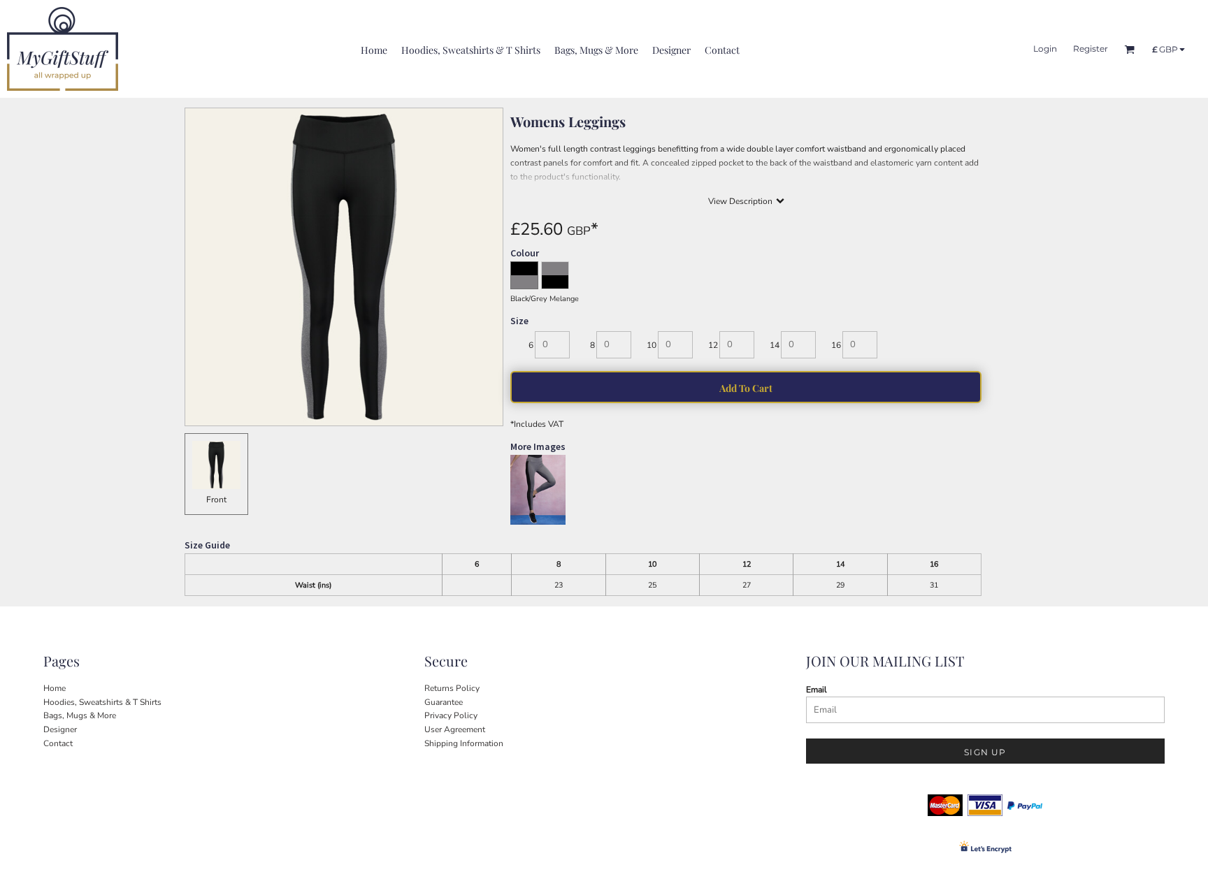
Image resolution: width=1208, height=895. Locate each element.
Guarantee (443, 702)
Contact (58, 743)
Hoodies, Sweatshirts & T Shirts (102, 702)
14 (774, 345)
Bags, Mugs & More (79, 715)
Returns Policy (452, 688)
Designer (60, 729)
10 (651, 345)
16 (836, 345)
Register (1090, 48)
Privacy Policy (450, 715)
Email (816, 689)
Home (54, 688)
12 (713, 345)
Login (1045, 48)
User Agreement (454, 729)
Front (216, 499)
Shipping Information (463, 743)
